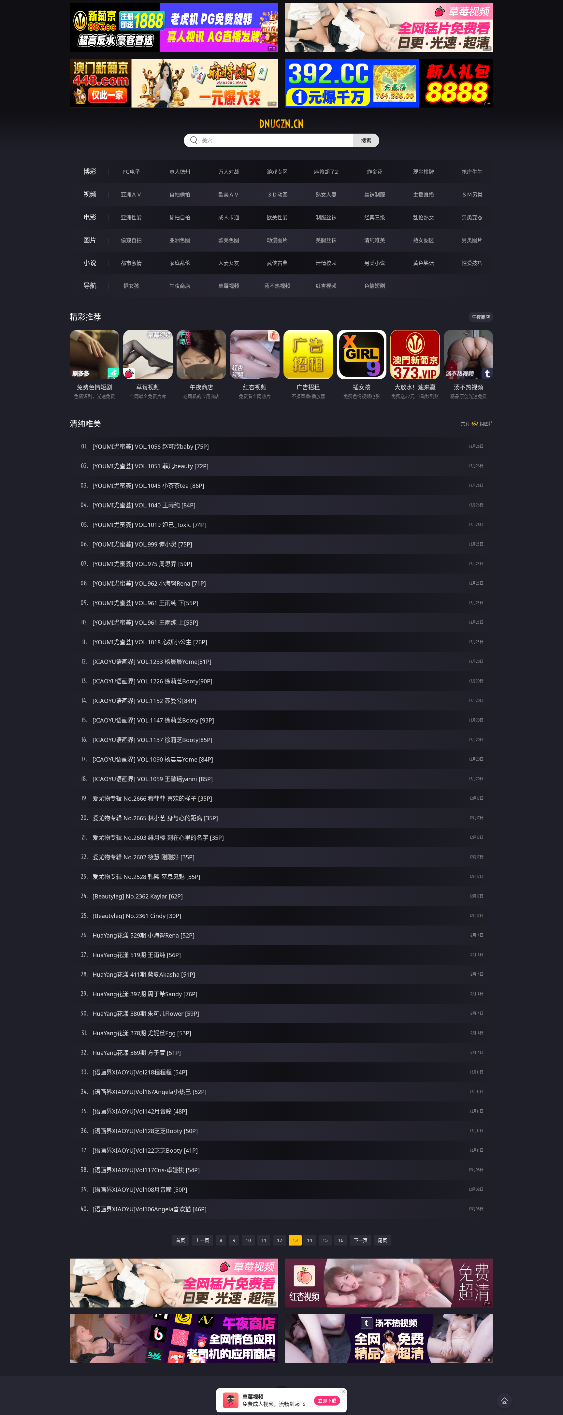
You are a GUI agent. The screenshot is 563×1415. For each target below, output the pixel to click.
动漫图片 (277, 240)
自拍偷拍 (179, 194)
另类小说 (374, 263)
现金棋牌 (423, 171)
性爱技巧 (472, 263)
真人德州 (179, 171)
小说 (89, 262)
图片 (89, 240)
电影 (89, 217)
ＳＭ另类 (472, 194)
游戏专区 (277, 171)
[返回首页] (504, 1400)
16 (340, 1240)
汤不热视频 (277, 285)
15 (325, 1240)
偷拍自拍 (179, 217)
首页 (180, 1240)
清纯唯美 (374, 240)
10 (248, 1240)
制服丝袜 (326, 217)
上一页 (202, 1240)
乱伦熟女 (423, 217)
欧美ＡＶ (228, 194)
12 (279, 1240)
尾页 (382, 1240)
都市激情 (131, 263)
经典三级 (374, 217)
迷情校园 (326, 263)
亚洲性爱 (131, 217)
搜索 (366, 140)
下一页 (361, 1240)
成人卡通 (228, 217)
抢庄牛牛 (472, 171)
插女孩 (131, 285)
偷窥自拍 (131, 240)
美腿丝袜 (326, 240)
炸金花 (375, 171)
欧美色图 (228, 240)
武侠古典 (277, 263)
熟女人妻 (326, 194)
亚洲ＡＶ (131, 194)
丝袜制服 (374, 194)
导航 (89, 285)
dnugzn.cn (281, 123)
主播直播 (423, 194)
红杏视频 (326, 285)
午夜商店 (179, 285)
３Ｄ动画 (277, 194)
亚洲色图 (179, 240)
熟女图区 (423, 240)
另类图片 (472, 240)
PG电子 (131, 171)
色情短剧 (374, 285)
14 (309, 1240)
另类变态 (472, 217)
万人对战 (228, 171)
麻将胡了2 (326, 171)
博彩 (89, 171)
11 (264, 1240)
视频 (89, 194)
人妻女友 (228, 263)
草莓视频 (228, 285)
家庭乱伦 (179, 263)
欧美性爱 (277, 217)
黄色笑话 (423, 263)
